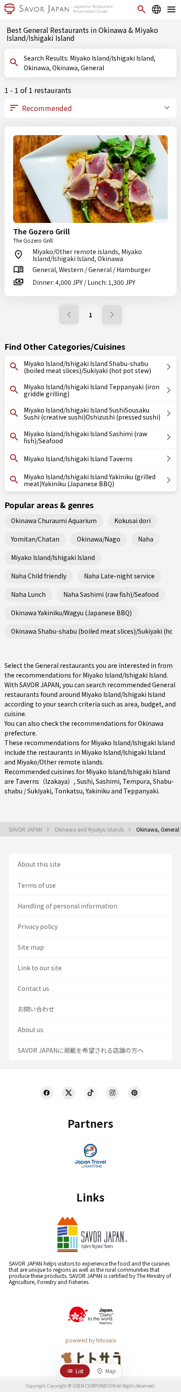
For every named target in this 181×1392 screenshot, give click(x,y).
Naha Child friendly (38, 575)
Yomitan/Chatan (35, 539)
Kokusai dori (132, 520)
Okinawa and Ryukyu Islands (89, 829)
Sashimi (107, 781)
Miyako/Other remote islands (59, 761)
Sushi (85, 781)
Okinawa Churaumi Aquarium (54, 520)
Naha (145, 539)
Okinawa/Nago (98, 539)
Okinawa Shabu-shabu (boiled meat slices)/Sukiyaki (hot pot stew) (91, 631)
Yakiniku (98, 790)
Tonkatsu (68, 790)
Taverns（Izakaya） (44, 781)
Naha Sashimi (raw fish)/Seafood (111, 594)
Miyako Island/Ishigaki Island (53, 557)
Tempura (136, 781)
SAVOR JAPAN (26, 829)
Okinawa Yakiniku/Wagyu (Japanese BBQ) (71, 612)
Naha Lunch (28, 594)
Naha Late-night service (119, 575)
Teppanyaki (140, 790)
